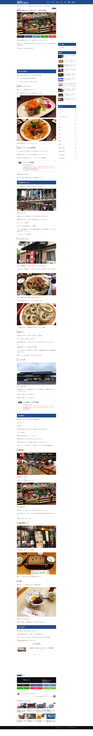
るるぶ (27, 169)
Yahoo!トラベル (34, 169)
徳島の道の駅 (62, 147)
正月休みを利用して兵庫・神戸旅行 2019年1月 (70, 79)
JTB (42, 406)
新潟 (23, 675)
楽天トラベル (27, 406)
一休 (50, 406)
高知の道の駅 (62, 158)
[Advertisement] (36, 58)
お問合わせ (73, 2)
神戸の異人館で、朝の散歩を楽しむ (70, 70)
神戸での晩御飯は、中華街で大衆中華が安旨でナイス (70, 74)
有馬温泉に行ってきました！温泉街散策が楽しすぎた (70, 65)
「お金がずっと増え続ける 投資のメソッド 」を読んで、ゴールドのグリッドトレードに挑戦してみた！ (67, 85)
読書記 (69, 2)
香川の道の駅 (62, 154)
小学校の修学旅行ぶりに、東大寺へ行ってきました (70, 99)
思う (59, 130)
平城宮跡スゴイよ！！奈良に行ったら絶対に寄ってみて (70, 95)
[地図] (31, 404)
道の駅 (59, 144)
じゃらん (34, 406)
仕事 (59, 123)
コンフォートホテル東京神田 (28, 162)
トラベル (57, 2)
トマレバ (27, 163)
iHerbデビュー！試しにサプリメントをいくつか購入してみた (70, 61)
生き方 (65, 2)
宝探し (59, 127)
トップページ (48, 2)
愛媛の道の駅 (62, 151)
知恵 (59, 137)
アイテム (52, 2)
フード (61, 2)
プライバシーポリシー (20, 727)
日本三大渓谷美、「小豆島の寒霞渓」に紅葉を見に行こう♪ (70, 90)
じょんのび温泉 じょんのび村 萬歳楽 (30, 402)
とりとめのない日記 (62, 116)
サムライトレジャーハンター (65, 727)
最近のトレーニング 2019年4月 (70, 56)
